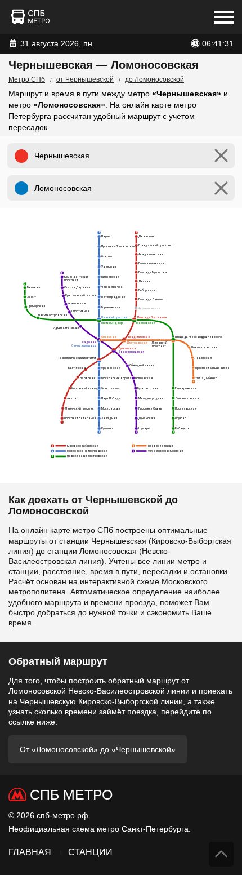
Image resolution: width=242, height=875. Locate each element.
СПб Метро (71, 794)
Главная (29, 852)
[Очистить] (221, 155)
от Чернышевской (85, 79)
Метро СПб (26, 79)
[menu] (223, 17)
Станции (90, 852)
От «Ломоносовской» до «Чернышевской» (98, 749)
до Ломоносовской (154, 79)
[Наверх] (221, 854)
